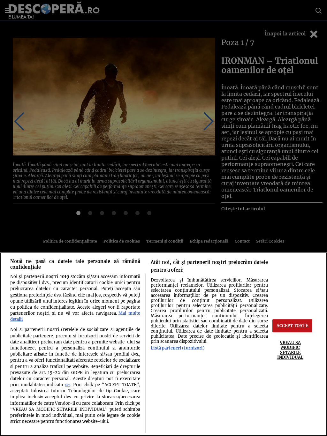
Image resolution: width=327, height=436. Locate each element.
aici (67, 385)
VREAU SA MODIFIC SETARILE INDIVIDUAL (290, 350)
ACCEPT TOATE (292, 325)
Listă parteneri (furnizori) (177, 347)
